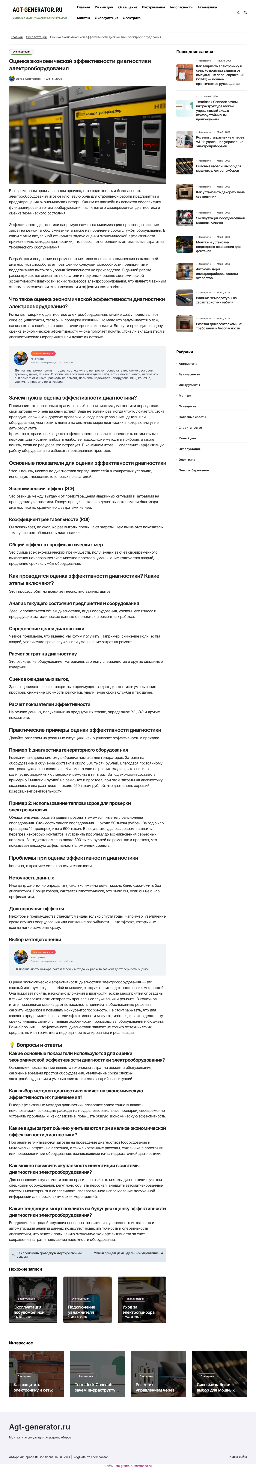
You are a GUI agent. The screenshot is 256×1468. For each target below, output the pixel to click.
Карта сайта (238, 1456)
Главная (83, 7)
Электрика (131, 18)
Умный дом (104, 7)
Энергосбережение (194, 470)
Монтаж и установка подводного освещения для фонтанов (218, 246)
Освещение (127, 7)
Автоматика (207, 7)
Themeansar (99, 1457)
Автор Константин (28, 78)
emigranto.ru (124, 1466)
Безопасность (181, 7)
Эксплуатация (106, 18)
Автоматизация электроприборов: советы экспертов (217, 273)
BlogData (79, 1457)
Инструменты (153, 7)
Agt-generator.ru (39, 1426)
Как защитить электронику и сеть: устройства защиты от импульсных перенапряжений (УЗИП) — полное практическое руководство (220, 75)
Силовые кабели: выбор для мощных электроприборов (216, 1390)
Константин (204, 60)
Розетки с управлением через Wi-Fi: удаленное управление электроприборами (220, 141)
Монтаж (83, 18)
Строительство (190, 427)
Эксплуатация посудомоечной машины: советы (30, 1312)
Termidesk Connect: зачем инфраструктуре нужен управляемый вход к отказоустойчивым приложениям (217, 110)
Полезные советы (192, 417)
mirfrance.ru (143, 1466)
